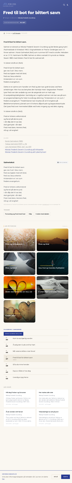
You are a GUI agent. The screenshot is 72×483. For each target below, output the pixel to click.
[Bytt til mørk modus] (67, 4)
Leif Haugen (16, 33)
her (3, 479)
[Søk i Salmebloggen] (64, 4)
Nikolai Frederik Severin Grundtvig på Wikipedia (24, 150)
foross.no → (65, 226)
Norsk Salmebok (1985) (14, 141)
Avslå (56, 476)
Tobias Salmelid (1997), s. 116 (16, 144)
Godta (65, 476)
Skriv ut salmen (63, 162)
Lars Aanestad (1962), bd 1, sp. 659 (18, 147)
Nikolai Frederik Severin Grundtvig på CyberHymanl (25, 152)
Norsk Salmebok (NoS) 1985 (13, 333)
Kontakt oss (45, 204)
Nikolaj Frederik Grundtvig (26, 18)
